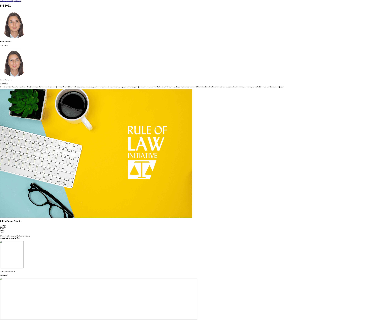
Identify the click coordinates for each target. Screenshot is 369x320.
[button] (184, 225)
